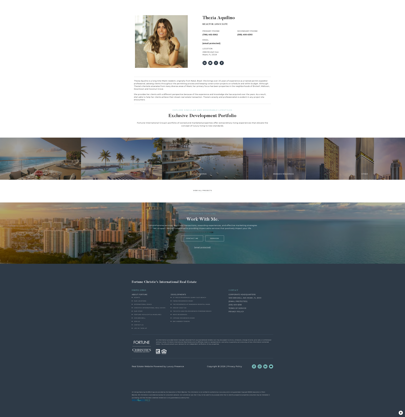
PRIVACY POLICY (236, 312)
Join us (137, 321)
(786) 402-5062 (210, 35)
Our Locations (140, 301)
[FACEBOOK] (222, 63)
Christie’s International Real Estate (149, 308)
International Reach (143, 304)
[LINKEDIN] (204, 63)
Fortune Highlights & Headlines (147, 314)
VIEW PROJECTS (40, 158)
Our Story (138, 311)
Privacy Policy (234, 366)
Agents (137, 297)
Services (214, 238)
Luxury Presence (175, 366)
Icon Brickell (140, 318)
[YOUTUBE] (210, 63)
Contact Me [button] (192, 238)
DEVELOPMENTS (178, 295)
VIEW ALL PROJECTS (202, 190)
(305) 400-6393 (244, 35)
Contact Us (138, 325)
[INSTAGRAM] (216, 63)
